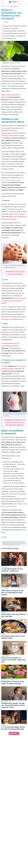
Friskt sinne (4, 588)
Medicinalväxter (14, 6)
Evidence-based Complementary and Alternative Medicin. (13, 300)
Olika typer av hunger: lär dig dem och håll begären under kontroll (12, 593)
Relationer (4, 567)
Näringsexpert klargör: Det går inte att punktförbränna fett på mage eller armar (13, 705)
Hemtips (3, 634)
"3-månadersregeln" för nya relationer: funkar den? (12, 570)
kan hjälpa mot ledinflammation (12, 319)
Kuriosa (3, 612)
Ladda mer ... (14, 733)
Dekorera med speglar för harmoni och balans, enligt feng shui (13, 660)
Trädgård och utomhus (8, 679)
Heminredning (5, 656)
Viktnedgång (5, 701)
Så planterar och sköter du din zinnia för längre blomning (12, 682)
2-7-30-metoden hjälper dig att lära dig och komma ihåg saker (13, 728)
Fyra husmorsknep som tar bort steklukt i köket (13, 637)
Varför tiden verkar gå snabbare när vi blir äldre (13, 615)
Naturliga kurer (5, 6)
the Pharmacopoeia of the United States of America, (13, 133)
